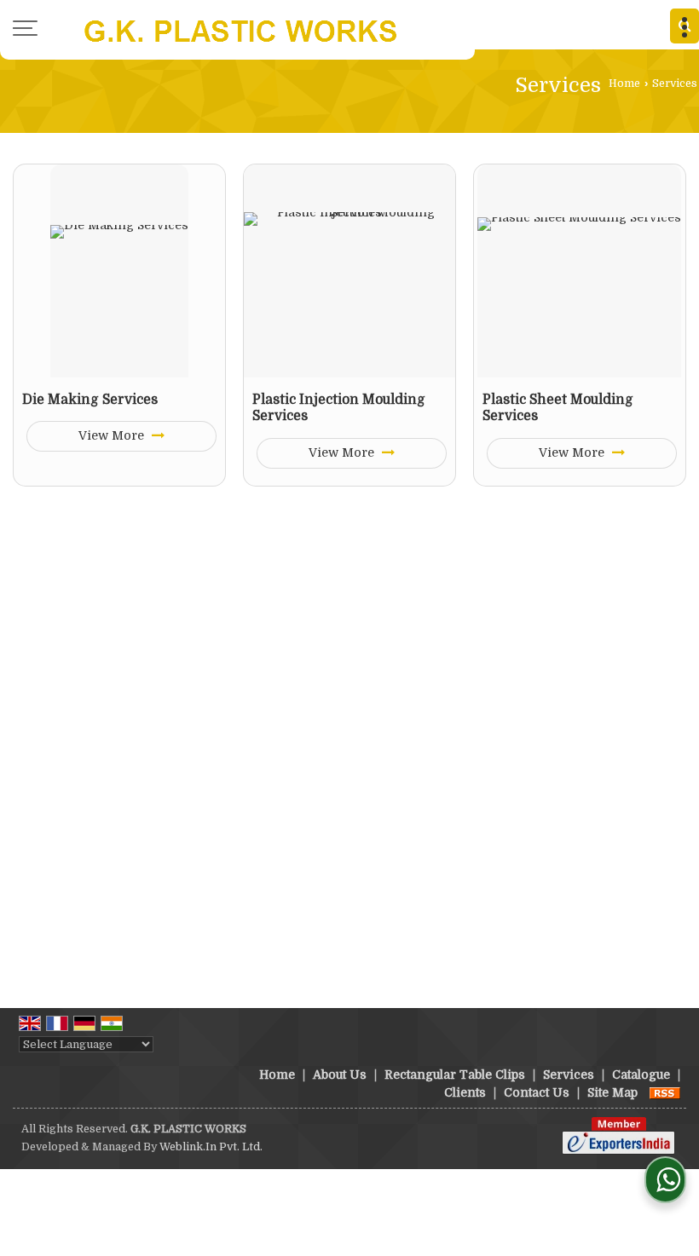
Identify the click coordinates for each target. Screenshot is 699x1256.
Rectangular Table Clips (454, 1074)
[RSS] (665, 1092)
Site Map (612, 1092)
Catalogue (641, 1074)
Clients (465, 1092)
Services (568, 1074)
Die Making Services (90, 399)
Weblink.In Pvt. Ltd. (211, 1147)
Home (624, 83)
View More (112, 435)
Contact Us (536, 1092)
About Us (340, 1074)
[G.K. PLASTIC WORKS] (237, 29)
